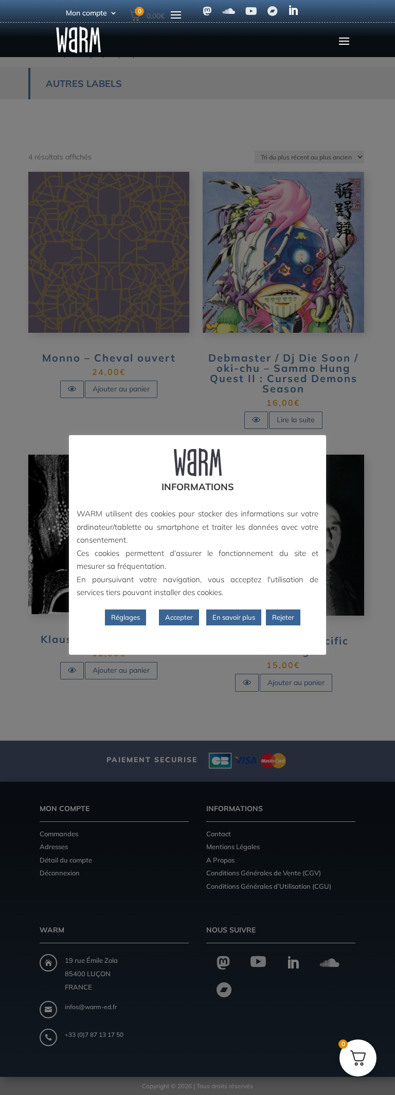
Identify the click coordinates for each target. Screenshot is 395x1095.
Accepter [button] (179, 617)
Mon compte (86, 13)
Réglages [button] (125, 617)
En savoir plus (233, 617)
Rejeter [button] (283, 617)
